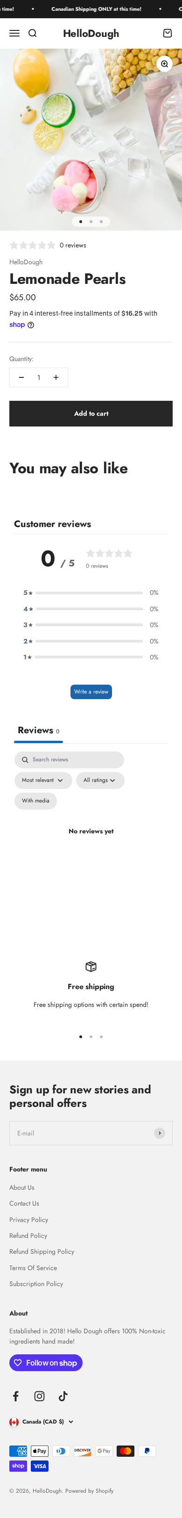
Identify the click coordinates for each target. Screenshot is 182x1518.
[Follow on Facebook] (15, 1396)
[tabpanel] (91, 842)
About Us (22, 1187)
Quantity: (21, 358)
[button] (91, 592)
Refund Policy (28, 1235)
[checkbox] (35, 801)
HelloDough (25, 262)
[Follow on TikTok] (63, 1396)
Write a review (91, 691)
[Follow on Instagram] (39, 1396)
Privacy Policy (28, 1219)
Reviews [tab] (38, 730)
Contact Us (24, 1203)
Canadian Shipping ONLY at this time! (91, 9)
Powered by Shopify (89, 1491)
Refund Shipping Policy (41, 1251)
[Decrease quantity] (21, 377)
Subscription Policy (36, 1283)
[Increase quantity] (56, 377)
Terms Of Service (33, 1267)
